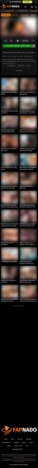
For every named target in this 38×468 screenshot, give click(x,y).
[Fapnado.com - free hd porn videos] (10, 7)
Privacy (31, 442)
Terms (24, 442)
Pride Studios (6, 15)
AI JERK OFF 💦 (21, 11)
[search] (32, 7)
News (12, 439)
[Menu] (36, 7)
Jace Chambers (24, 15)
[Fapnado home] (19, 435)
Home (5, 439)
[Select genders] (25, 7)
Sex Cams (33, 11)
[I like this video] (5, 41)
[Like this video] (17, 41)
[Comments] (33, 41)
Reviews (20, 439)
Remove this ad (19, 305)
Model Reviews (6, 442)
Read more (19, 70)
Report (25, 41)
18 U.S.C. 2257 (18, 446)
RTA (27, 446)
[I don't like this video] (11, 41)
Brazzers (28, 439)
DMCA (9, 446)
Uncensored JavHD (7, 11)
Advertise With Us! (17, 449)
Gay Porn (33, 15)
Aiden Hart (15, 15)
